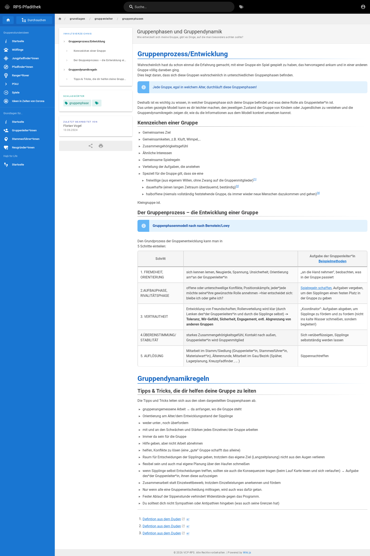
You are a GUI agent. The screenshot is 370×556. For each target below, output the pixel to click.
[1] (255, 179)
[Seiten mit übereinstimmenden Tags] (96, 103)
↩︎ (187, 519)
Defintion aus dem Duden (162, 519)
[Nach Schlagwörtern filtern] (241, 7)
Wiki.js (247, 552)
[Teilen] (90, 146)
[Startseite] (8, 20)
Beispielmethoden (332, 261)
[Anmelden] (363, 7)
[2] (237, 186)
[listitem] (96, 41)
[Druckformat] (101, 146)
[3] (318, 193)
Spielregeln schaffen (316, 288)
